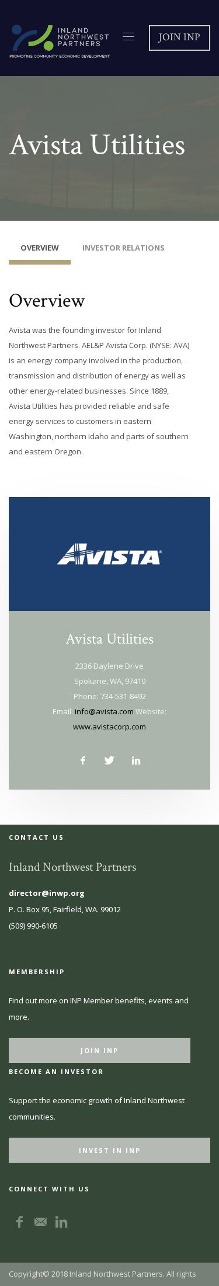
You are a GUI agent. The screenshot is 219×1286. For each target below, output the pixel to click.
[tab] (40, 250)
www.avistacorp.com (109, 726)
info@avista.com (104, 711)
